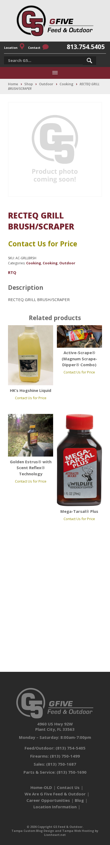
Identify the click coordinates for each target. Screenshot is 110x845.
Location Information (55, 806)
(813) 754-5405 (70, 748)
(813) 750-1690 (72, 772)
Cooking (66, 83)
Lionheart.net (55, 835)
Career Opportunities (48, 800)
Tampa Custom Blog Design (32, 831)
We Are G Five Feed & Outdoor (55, 793)
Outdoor (46, 83)
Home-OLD (41, 787)
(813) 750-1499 (65, 756)
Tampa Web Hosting (78, 831)
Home (13, 83)
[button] (89, 60)
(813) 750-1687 (61, 764)
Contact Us (68, 787)
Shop (28, 83)
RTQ (12, 272)
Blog (79, 800)
